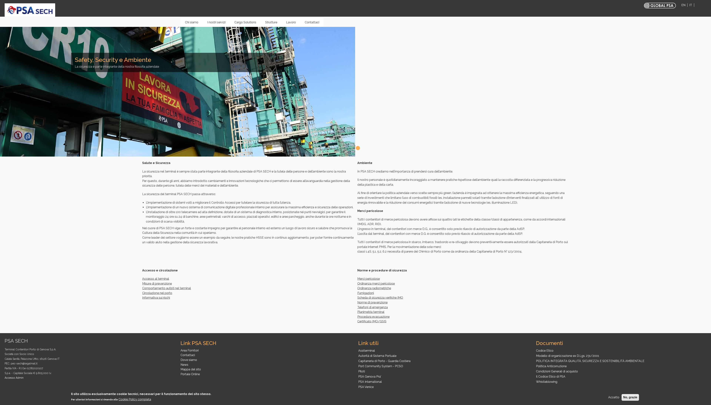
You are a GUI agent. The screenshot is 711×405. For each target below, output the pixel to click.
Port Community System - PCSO (380, 366)
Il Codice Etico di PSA (550, 376)
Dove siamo (189, 360)
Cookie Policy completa (134, 399)
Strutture (273, 24)
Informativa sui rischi (156, 297)
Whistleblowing (546, 382)
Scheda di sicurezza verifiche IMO (380, 297)
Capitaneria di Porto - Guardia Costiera (384, 361)
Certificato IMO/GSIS (371, 321)
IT (690, 5)
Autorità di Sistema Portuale (377, 356)
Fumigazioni (365, 293)
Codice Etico (544, 350)
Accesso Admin (14, 377)
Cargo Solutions (247, 24)
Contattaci (312, 22)
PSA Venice (366, 387)
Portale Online (190, 374)
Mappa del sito (191, 369)
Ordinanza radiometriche (374, 288)
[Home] (30, 9)
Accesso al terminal (155, 278)
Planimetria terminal (370, 312)
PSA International (370, 382)
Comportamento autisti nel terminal (166, 288)
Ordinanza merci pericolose (376, 283)
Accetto (613, 397)
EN (683, 5)
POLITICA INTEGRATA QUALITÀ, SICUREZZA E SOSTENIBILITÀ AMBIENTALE (590, 361)
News (184, 364)
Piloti (361, 371)
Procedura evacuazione (373, 316)
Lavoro (291, 22)
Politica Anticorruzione (551, 366)
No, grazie (630, 397)
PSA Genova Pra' (369, 376)
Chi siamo (194, 24)
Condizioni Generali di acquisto (557, 371)
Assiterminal (366, 350)
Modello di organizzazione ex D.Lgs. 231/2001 (567, 356)
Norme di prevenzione (372, 302)
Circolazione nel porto (157, 293)
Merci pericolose (368, 278)
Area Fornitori (190, 350)
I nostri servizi (218, 24)
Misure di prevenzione (157, 283)
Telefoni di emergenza (372, 307)
